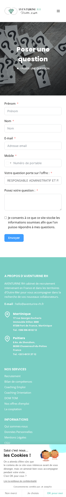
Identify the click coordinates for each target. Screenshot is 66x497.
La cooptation (13, 409)
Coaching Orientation (17, 392)
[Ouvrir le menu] (58, 11)
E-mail (8, 138)
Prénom (10, 104)
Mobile (9, 156)
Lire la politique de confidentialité (20, 481)
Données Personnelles (18, 432)
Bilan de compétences (18, 381)
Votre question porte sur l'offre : (26, 173)
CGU (7, 443)
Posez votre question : (19, 190)
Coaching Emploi (14, 387)
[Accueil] (17, 68)
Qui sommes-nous (16, 426)
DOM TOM (11, 398)
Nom (7, 121)
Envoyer (14, 238)
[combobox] (8, 163)
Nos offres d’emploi (16, 403)
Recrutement (12, 376)
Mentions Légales (15, 437)
